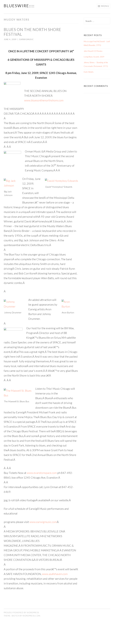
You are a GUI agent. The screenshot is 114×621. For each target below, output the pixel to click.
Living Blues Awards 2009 (94, 57)
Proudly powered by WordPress (21, 612)
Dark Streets (89, 72)
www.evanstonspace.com (42, 472)
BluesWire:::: (19, 5)
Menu (105, 6)
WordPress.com (31, 616)
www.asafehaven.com (55, 574)
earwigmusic (26, 39)
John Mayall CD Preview (93, 51)
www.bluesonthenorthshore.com (43, 100)
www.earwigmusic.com (43, 522)
